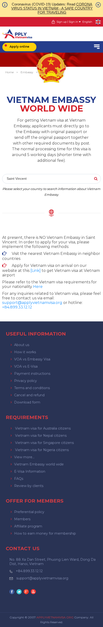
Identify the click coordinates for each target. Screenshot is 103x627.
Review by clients (28, 486)
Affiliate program (28, 526)
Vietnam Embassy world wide (39, 464)
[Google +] (27, 592)
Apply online (19, 46)
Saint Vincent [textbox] (17, 178)
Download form (27, 402)
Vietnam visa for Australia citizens (43, 428)
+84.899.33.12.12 (29, 571)
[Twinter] (20, 592)
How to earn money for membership (45, 533)
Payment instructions (32, 373)
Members (22, 519)
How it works (25, 352)
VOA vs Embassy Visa (32, 359)
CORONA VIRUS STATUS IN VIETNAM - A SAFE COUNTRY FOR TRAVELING (52, 8)
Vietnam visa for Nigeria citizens (42, 450)
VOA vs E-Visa (26, 366)
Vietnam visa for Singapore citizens (44, 443)
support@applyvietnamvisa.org (32, 302)
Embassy (27, 72)
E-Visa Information (29, 471)
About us (21, 345)
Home (9, 72)
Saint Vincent (49, 72)
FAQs (18, 478)
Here (38, 286)
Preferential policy (29, 512)
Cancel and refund (29, 395)
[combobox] (51, 179)
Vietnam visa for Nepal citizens (41, 435)
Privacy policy (25, 381)
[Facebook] (12, 592)
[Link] (35, 270)
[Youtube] (34, 592)
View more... (24, 457)
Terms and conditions (32, 388)
